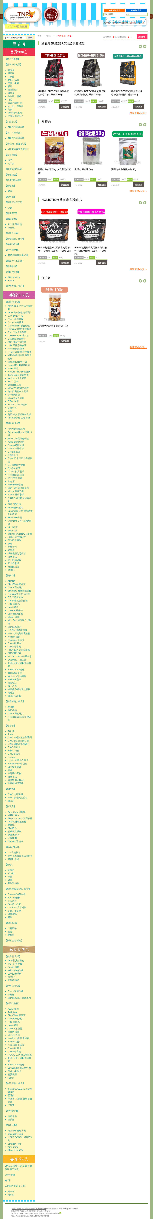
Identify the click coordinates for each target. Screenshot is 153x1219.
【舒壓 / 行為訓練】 (15, 260)
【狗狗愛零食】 (12, 1110)
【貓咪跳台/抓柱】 (14, 940)
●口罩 (8, 1180)
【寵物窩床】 (11, 213)
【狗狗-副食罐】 (13, 956)
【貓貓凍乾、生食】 (15, 701)
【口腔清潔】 (11, 121)
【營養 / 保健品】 (13, 64)
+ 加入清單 (42, 107)
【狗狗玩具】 (11, 1125)
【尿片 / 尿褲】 (12, 58)
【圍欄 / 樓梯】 (12, 244)
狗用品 (49, 35)
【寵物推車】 (11, 266)
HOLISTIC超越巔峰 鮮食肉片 (62, 199)
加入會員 (107, 22)
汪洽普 (46, 278)
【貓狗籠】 (10, 196)
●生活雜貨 (10, 1174)
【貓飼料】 (10, 575)
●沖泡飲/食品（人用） (16, 1185)
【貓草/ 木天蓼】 (13, 846)
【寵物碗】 (10, 185)
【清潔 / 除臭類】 (13, 180)
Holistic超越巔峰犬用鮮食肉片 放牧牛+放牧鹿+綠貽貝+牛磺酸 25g (54, 249)
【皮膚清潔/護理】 (14, 168)
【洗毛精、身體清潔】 (16, 143)
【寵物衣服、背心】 (15, 285)
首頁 (40, 35)
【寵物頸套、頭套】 (15, 238)
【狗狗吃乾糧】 (12, 1003)
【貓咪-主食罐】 (13, 301)
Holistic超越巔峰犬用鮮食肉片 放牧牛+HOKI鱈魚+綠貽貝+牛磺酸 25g (90, 250)
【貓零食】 (10, 725)
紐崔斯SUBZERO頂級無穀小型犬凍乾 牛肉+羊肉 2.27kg (53, 92)
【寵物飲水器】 (12, 233)
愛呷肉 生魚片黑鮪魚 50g (123, 169)
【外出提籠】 (11, 218)
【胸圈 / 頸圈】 (12, 271)
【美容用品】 (11, 154)
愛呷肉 (46, 121)
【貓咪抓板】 (11, 922)
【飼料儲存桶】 (12, 249)
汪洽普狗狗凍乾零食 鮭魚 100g (53, 325)
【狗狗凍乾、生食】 (15, 1083)
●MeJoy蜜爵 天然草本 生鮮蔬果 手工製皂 (18, 1167)
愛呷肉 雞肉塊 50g (83, 169)
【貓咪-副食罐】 (13, 423)
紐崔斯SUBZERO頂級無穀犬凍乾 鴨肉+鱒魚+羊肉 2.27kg (89, 92)
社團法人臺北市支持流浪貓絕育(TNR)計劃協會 (29, 1208)
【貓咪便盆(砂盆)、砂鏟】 (18, 888)
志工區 (141, 22)
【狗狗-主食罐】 (13, 985)
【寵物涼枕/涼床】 (14, 202)
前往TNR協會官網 (17, 26)
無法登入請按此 (129, 22)
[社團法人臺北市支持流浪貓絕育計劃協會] (51, 28)
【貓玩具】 (10, 806)
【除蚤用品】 (11, 174)
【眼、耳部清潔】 (14, 132)
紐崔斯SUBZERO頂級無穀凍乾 (63, 43)
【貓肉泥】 (10, 788)
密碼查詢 (117, 22)
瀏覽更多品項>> (138, 113)
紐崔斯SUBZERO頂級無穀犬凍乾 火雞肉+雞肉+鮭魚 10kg (126, 92)
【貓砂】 (9, 864)
